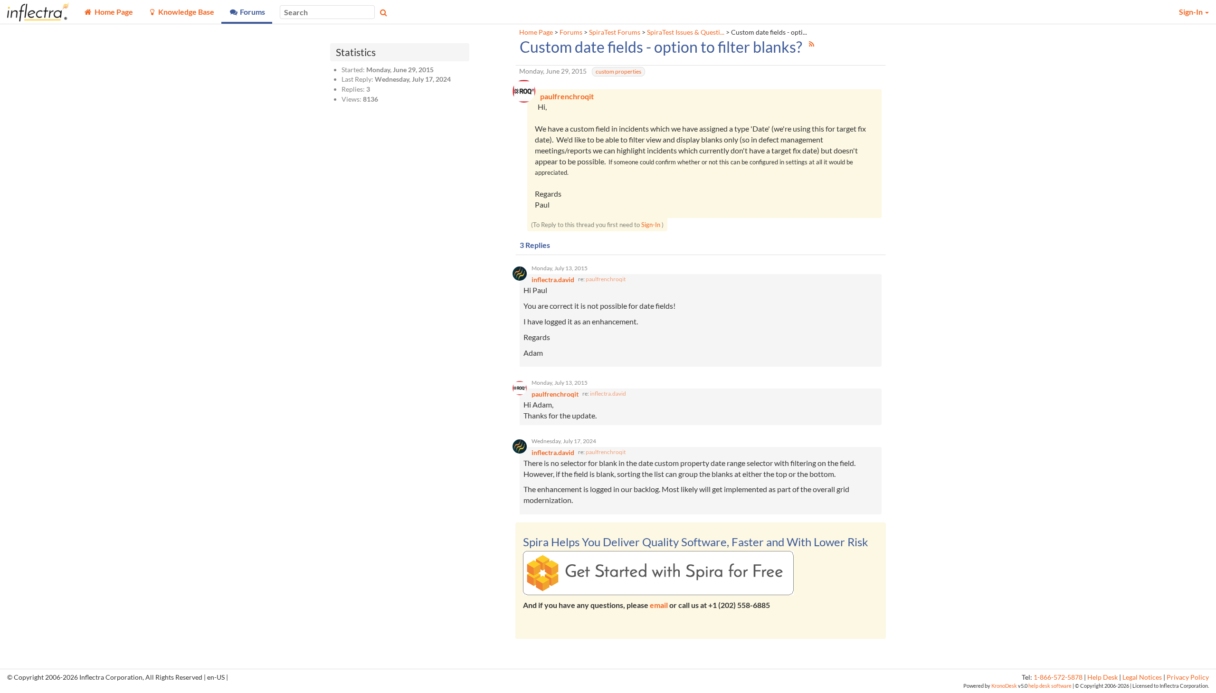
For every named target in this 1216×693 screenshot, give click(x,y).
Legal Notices (1142, 677)
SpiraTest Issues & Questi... (685, 32)
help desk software (1050, 686)
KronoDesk (1004, 686)
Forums (571, 32)
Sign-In (650, 224)
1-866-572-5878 (1058, 677)
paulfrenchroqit (606, 279)
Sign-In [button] (1191, 11)
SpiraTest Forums (614, 32)
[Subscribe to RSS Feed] (811, 44)
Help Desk (1102, 677)
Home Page (536, 32)
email (659, 604)
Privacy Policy (1188, 677)
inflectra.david (608, 393)
